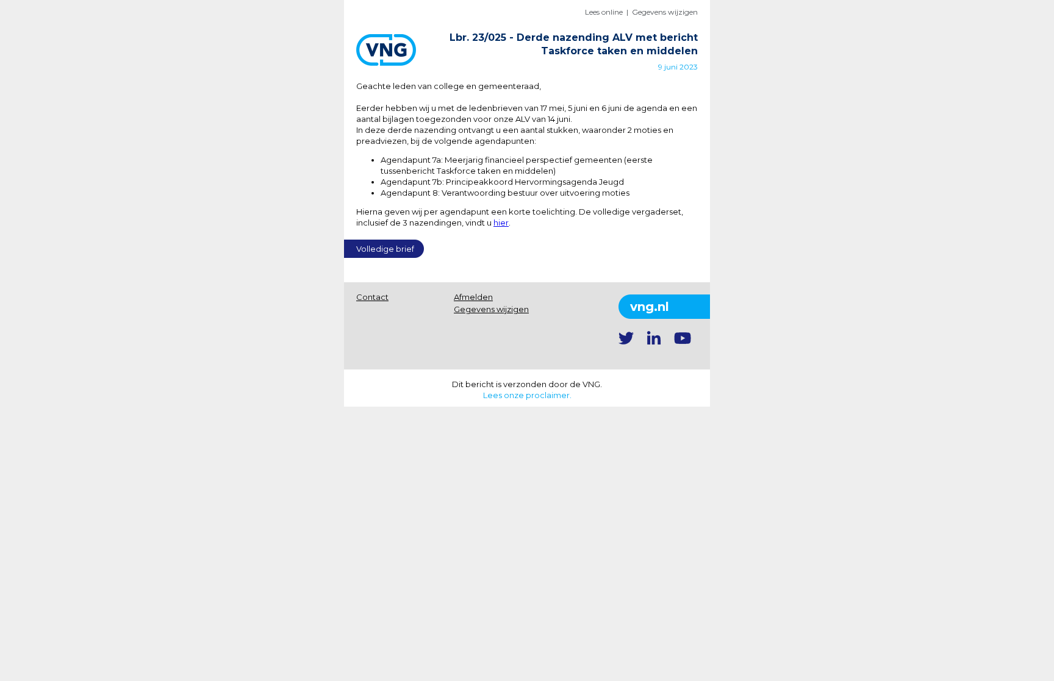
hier (501, 222)
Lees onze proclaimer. (527, 395)
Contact (372, 297)
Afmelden (473, 297)
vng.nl (649, 306)
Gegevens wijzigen (665, 11)
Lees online (604, 11)
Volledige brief (385, 249)
